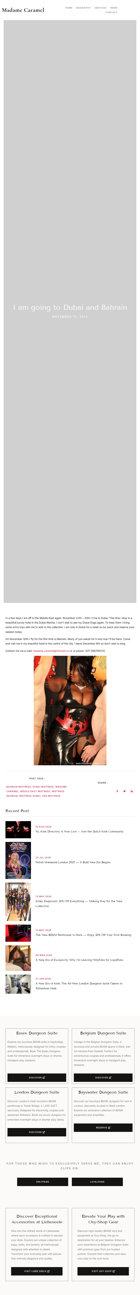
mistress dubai (29, 795)
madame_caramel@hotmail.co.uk (52, 650)
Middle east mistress (35, 791)
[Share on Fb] (117, 791)
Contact (111, 12)
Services (100, 7)
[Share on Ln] (131, 791)
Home (69, 7)
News (114, 7)
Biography (83, 7)
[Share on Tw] (124, 791)
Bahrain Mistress (18, 786)
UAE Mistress (51, 795)
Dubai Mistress (43, 786)
